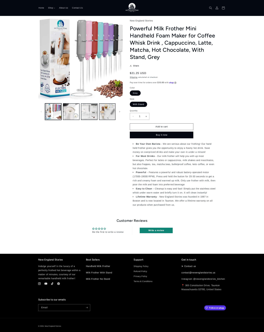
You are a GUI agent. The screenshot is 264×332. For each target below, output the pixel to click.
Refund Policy (140, 271)
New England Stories (53, 326)
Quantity (134, 111)
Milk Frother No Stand (98, 279)
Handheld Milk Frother (98, 266)
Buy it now (161, 135)
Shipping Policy (141, 266)
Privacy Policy (140, 276)
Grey (135, 93)
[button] (210, 8)
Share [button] (136, 66)
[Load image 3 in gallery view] (89, 111)
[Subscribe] (87, 307)
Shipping (133, 77)
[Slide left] (41, 112)
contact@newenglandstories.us (198, 272)
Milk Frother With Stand (99, 272)
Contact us (190, 266)
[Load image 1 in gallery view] (53, 111)
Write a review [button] (156, 230)
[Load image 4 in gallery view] (107, 111)
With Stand (138, 104)
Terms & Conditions (143, 281)
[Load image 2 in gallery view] (71, 111)
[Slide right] (120, 112)
